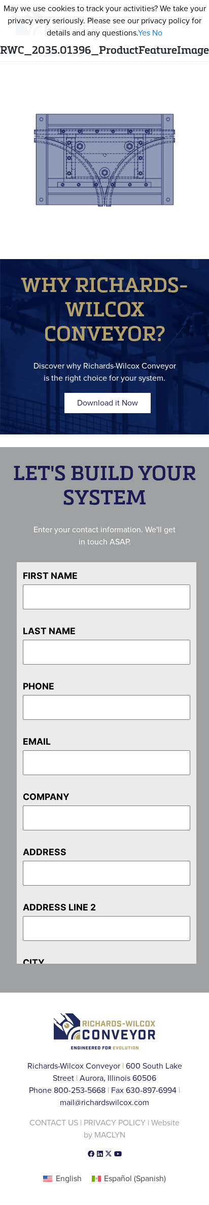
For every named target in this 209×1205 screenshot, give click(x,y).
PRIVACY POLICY (115, 1123)
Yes (144, 33)
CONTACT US (53, 1123)
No (157, 33)
